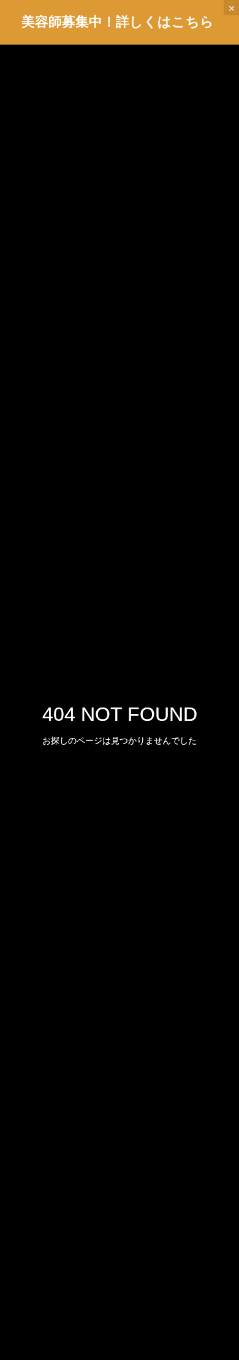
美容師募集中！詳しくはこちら (117, 21)
